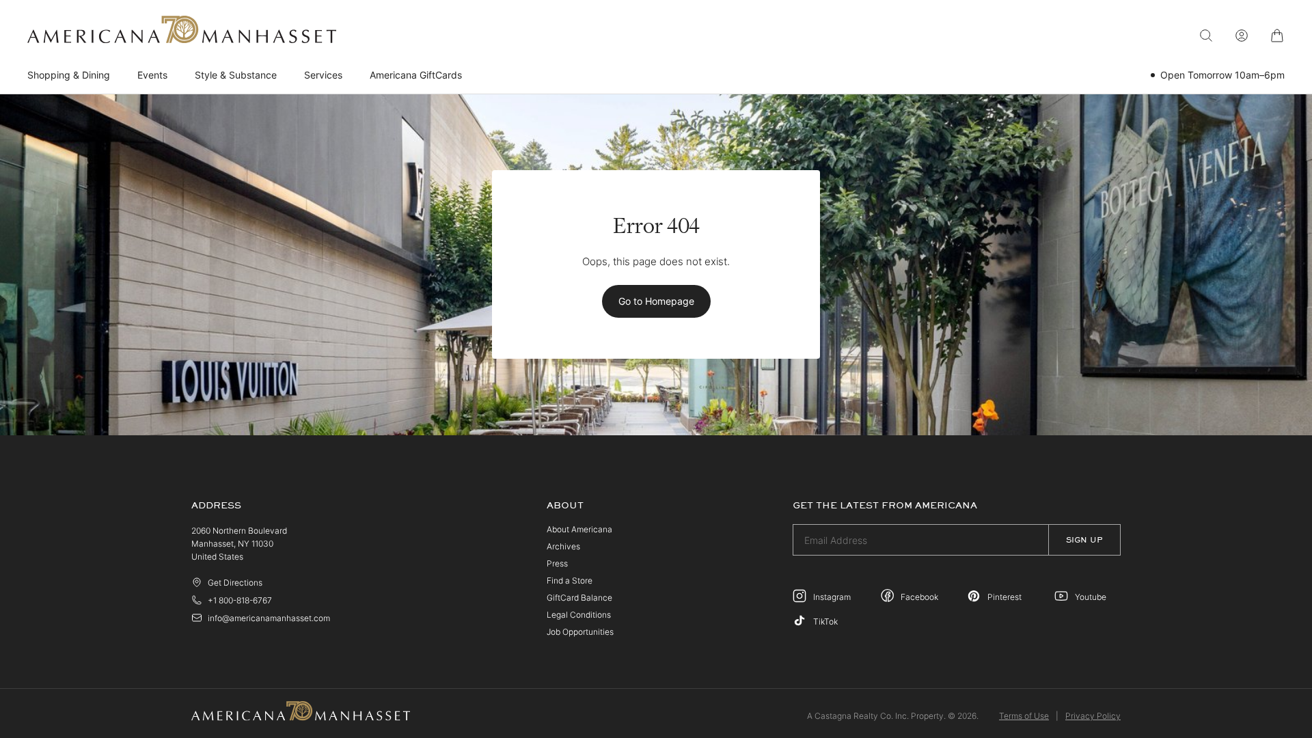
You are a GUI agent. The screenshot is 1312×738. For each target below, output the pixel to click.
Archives (563, 546)
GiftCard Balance (579, 597)
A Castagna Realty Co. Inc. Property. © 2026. (893, 716)
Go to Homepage (656, 301)
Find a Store (569, 580)
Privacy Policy (1093, 716)
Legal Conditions (579, 615)
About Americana (579, 529)
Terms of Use (1024, 716)
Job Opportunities (580, 632)
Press (557, 563)
